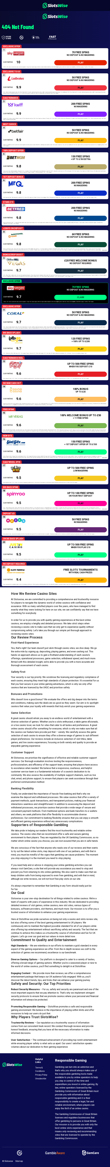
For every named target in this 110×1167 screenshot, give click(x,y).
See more (104, 250)
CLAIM (80, 297)
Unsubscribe (40, 1078)
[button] (55, 58)
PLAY (81, 62)
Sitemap (19, 1161)
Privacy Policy (41, 1075)
